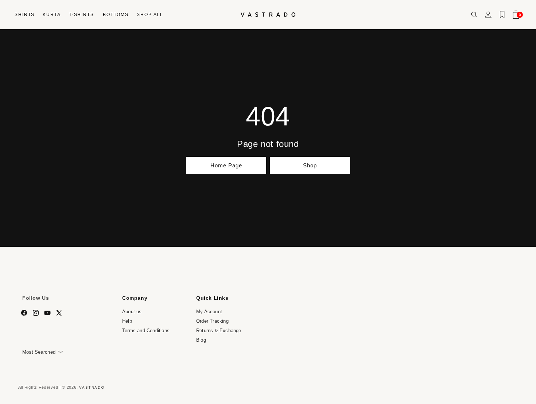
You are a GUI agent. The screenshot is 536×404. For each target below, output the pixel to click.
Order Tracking (212, 321)
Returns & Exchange (218, 330)
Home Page (226, 165)
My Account (209, 311)
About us (132, 311)
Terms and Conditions (146, 330)
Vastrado (92, 387)
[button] (24, 14)
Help (127, 321)
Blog (201, 339)
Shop (310, 165)
